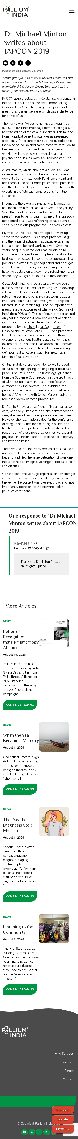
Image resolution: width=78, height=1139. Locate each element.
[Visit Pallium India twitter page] (32, 1131)
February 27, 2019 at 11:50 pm (34, 548)
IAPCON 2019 (11, 98)
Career (69, 1071)
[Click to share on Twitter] (13, 63)
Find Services (64, 1053)
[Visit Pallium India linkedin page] (24, 1131)
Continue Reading (20, 704)
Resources (66, 1062)
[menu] (72, 11)
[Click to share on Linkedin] (5, 63)
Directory (62, 1129)
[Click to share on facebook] (20, 63)
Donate (63, 1119)
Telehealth (62, 1110)
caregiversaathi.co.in (60, 145)
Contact (68, 1079)
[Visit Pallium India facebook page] (39, 1131)
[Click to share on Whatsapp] (28, 63)
